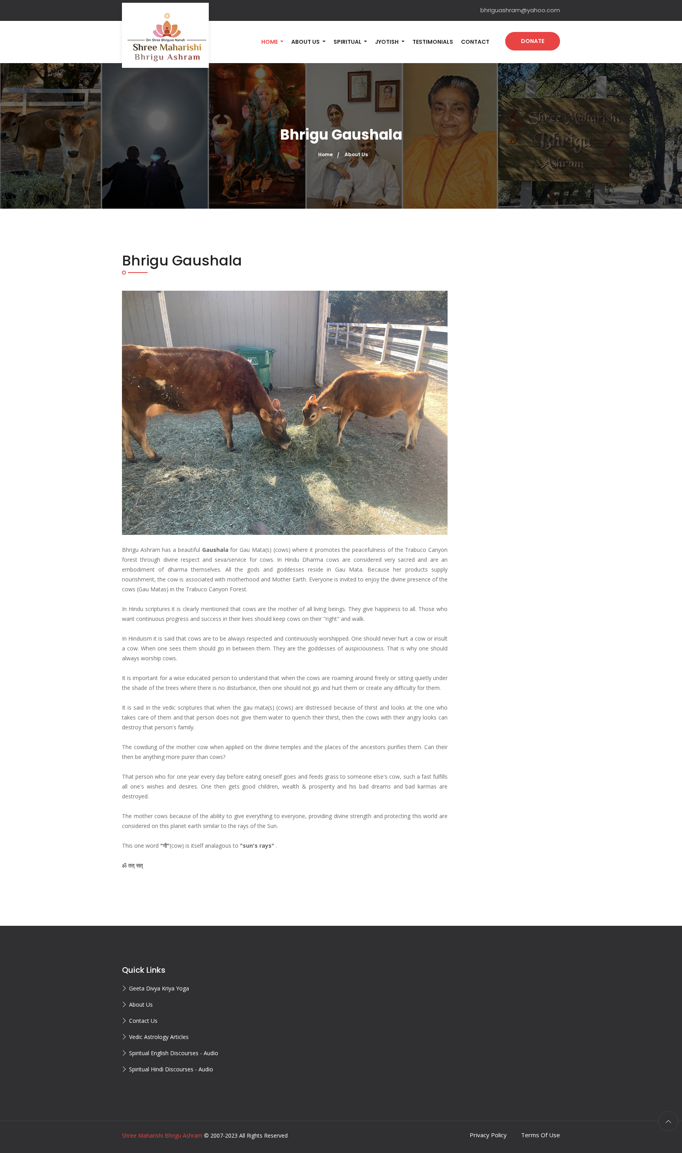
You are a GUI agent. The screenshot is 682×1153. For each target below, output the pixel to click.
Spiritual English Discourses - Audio (173, 1053)
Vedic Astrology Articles (159, 1037)
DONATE (532, 41)
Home (325, 154)
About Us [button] (306, 42)
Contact (475, 42)
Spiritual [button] (348, 42)
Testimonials (432, 42)
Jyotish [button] (387, 42)
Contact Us (143, 1020)
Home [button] (270, 42)
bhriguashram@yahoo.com (520, 10)
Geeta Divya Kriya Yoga (159, 988)
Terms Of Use (540, 1135)
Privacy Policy (488, 1135)
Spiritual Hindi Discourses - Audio (171, 1069)
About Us (141, 1004)
